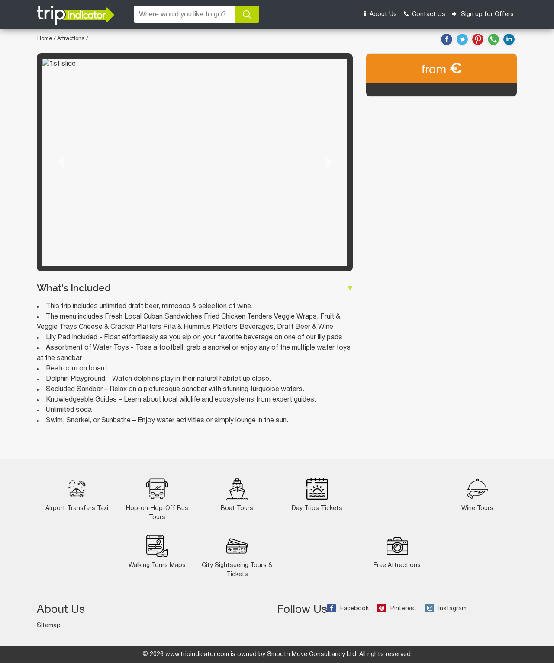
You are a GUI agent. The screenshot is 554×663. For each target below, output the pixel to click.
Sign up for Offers (486, 14)
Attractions (71, 38)
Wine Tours (477, 508)
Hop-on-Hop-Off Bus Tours (157, 513)
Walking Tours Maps (157, 565)
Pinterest (403, 609)
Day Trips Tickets (317, 508)
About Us (382, 14)
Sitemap (49, 625)
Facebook (354, 609)
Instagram (452, 609)
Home (44, 38)
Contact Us (427, 14)
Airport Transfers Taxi (76, 508)
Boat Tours (237, 508)
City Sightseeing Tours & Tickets (237, 570)
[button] (60, 162)
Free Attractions (397, 565)
